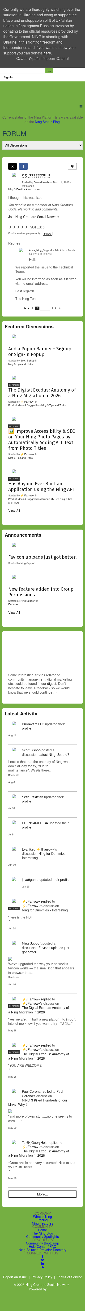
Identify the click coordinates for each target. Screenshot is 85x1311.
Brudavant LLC (33, 724)
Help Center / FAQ (42, 1246)
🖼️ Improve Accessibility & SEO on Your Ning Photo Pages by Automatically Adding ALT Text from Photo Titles (42, 439)
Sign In (8, 77)
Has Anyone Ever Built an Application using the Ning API (41, 486)
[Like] (72, 166)
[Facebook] (23, 166)
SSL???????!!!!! (36, 176)
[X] (12, 166)
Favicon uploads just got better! (42, 557)
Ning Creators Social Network (40, 90)
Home (42, 1229)
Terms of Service (69, 1277)
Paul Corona (31, 1091)
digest (51, 683)
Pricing (43, 1219)
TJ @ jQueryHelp (34, 1142)
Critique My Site (50, 499)
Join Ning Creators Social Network (33, 216)
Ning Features (42, 1223)
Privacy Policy (42, 1277)
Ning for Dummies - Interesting (45, 855)
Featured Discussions (29, 326)
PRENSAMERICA (35, 822)
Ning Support (28, 563)
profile (26, 728)
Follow (47, 233)
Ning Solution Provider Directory (42, 1249)
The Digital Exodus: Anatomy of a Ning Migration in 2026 (42, 392)
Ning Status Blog (47, 121)
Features (13, 604)
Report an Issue (15, 1277)
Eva (25, 849)
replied (46, 901)
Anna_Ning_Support (40, 250)
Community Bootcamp (42, 1243)
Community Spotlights (42, 1236)
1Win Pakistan (32, 796)
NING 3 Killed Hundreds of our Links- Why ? (37, 1102)
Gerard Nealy (41, 182)
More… (42, 1194)
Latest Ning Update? (53, 754)
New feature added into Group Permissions (40, 592)
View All (14, 510)
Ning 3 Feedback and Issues (24, 189)
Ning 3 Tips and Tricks (20, 364)
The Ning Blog (42, 1233)
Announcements (23, 534)
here (47, 53)
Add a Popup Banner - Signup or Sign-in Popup (39, 351)
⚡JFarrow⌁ (27, 401)
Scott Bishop (27, 360)
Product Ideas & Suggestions (24, 405)
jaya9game (30, 879)
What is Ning (42, 1216)
